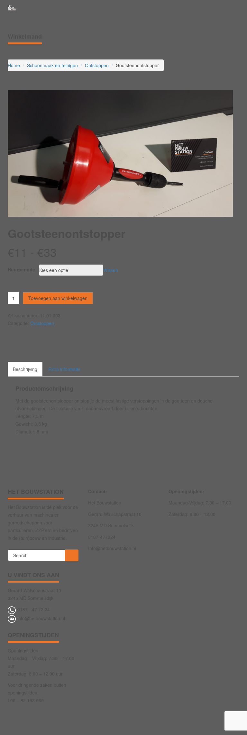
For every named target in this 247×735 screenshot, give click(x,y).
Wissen (110, 270)
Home (14, 65)
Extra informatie (64, 369)
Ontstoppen (97, 65)
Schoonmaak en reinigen (52, 65)
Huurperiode (21, 269)
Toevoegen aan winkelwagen (57, 298)
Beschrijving (25, 369)
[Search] (71, 555)
